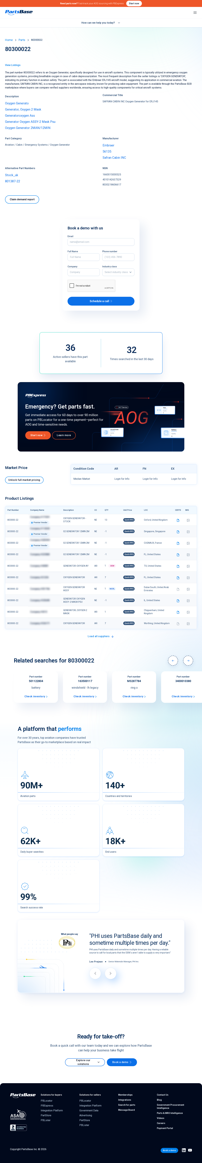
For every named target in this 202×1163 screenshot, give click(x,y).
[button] (118, 272)
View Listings (13, 65)
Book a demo (120, 1062)
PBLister (45, 1120)
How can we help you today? (98, 22)
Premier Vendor (40, 522)
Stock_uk (11, 175)
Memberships (125, 1095)
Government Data (88, 1110)
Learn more (64, 435)
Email (70, 236)
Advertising (85, 1115)
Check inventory (34, 696)
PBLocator (46, 1100)
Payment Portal (165, 1128)
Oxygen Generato (17, 103)
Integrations (124, 1100)
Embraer (108, 145)
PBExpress (47, 1105)
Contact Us (162, 1095)
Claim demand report (22, 199)
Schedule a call (99, 301)
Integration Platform (52, 1110)
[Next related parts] (188, 661)
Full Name (73, 251)
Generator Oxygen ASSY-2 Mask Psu (30, 122)
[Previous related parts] (173, 661)
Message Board (126, 1110)
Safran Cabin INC (114, 157)
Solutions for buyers (51, 1095)
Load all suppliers (99, 636)
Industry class (109, 266)
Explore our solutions (83, 1062)
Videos (160, 1118)
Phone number (109, 251)
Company (72, 266)
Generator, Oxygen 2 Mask (23, 109)
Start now (134, 3)
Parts (22, 40)
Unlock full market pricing (24, 479)
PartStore (46, 1115)
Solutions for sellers (90, 1095)
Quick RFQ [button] (129, 520)
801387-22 (12, 181)
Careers (161, 1123)
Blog (159, 1100)
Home (9, 40)
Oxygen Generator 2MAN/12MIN (27, 128)
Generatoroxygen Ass (20, 115)
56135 (107, 151)
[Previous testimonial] (95, 973)
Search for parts (126, 1105)
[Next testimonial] (110, 973)
